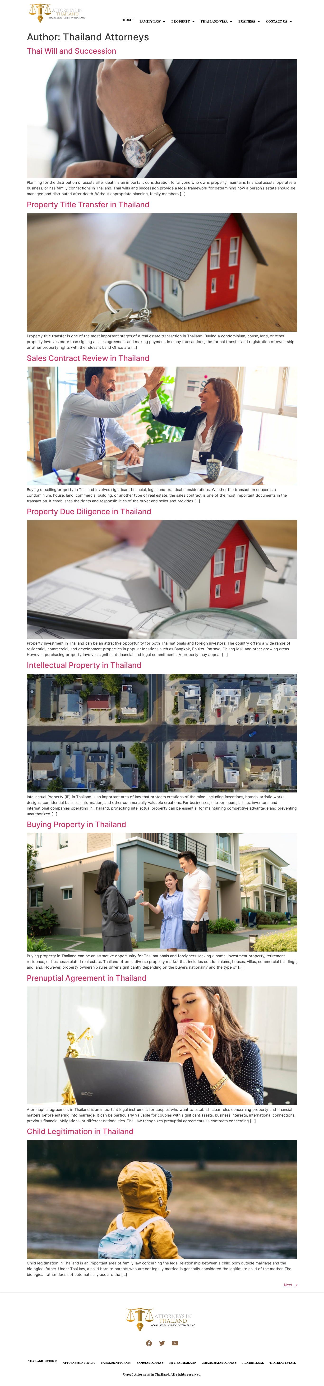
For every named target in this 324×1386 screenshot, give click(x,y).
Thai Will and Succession (71, 51)
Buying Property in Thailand (76, 824)
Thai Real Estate (282, 1363)
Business (246, 21)
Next (290, 1284)
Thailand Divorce (42, 1361)
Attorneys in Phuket (79, 1363)
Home (128, 20)
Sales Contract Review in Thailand (88, 358)
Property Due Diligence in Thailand (89, 511)
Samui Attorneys (150, 1363)
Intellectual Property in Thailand (84, 665)
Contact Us (276, 21)
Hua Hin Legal (253, 1363)
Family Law (150, 21)
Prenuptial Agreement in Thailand (87, 978)
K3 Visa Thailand (182, 1363)
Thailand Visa (214, 21)
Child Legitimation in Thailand (80, 1131)
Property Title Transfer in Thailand (88, 204)
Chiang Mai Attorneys (219, 1363)
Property (180, 21)
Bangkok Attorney (116, 1363)
